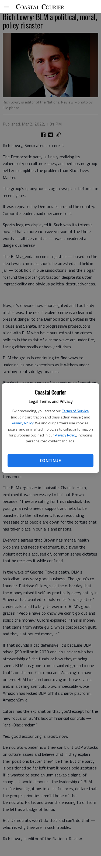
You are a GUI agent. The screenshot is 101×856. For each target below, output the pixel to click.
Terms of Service (75, 411)
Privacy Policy (22, 423)
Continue (50, 460)
